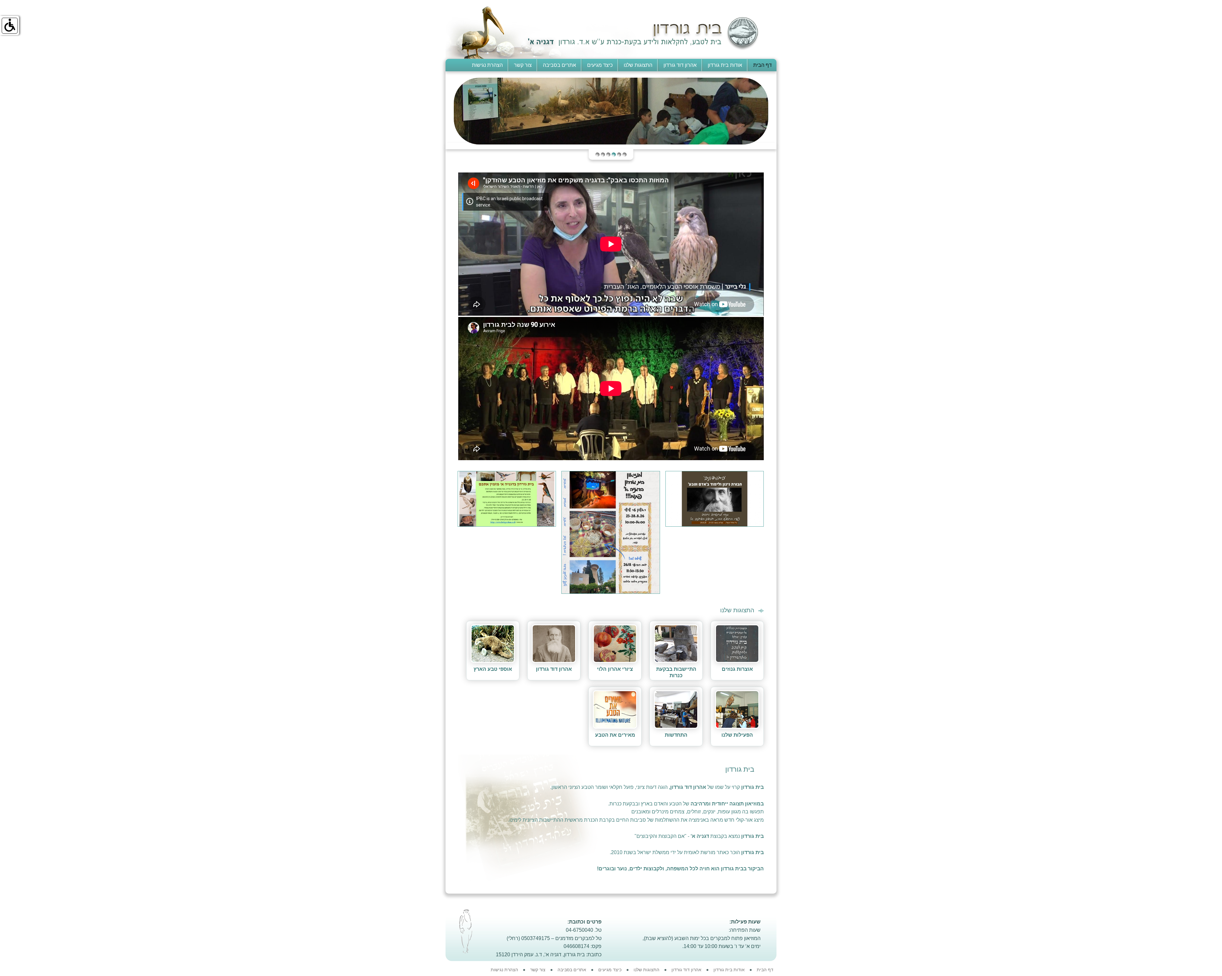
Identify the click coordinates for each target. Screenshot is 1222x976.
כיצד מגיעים (600, 65)
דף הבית (762, 65)
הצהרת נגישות (487, 65)
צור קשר (523, 65)
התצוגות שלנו (638, 65)
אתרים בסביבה (559, 65)
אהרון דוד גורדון (680, 65)
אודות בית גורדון (725, 65)
